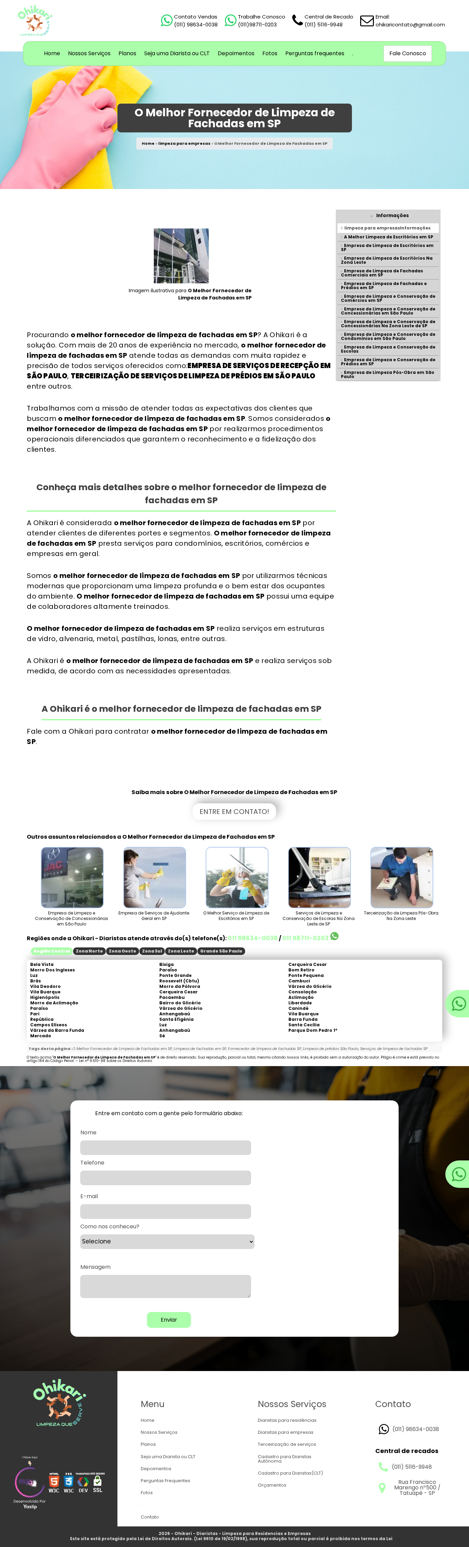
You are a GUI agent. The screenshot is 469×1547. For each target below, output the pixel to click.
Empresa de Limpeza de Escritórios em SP (387, 247)
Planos (127, 53)
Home (52, 53)
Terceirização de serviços (287, 1444)
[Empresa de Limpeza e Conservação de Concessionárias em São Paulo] (71, 877)
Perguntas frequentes (314, 53)
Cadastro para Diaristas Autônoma (284, 1458)
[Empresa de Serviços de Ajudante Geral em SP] (154, 877)
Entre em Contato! (234, 811)
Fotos (269, 53)
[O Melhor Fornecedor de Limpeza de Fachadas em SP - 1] (181, 281)
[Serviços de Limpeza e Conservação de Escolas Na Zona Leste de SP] (319, 877)
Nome (88, 1132)
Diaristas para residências (287, 1420)
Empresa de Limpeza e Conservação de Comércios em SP (388, 298)
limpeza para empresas (184, 143)
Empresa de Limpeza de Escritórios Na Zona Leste (387, 260)
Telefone (92, 1163)
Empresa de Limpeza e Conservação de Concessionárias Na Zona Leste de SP (388, 324)
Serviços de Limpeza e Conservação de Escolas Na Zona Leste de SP (319, 918)
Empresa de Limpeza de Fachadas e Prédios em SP (384, 286)
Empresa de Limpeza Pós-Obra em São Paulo (387, 374)
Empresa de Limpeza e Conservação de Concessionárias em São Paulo (388, 311)
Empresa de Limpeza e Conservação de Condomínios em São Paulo (388, 336)
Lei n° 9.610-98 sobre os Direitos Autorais (115, 1060)
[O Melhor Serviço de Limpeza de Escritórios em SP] (236, 877)
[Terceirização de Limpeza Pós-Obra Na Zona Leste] (401, 877)
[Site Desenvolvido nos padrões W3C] (54, 1483)
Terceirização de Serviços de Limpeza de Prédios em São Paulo (193, 376)
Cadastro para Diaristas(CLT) (290, 1473)
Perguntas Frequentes (165, 1480)
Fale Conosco (407, 53)
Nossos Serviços (89, 53)
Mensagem (95, 1267)
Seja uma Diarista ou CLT (177, 53)
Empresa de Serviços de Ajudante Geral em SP (153, 915)
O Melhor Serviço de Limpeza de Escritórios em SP (236, 915)
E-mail (89, 1196)
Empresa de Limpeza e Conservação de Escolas (388, 349)
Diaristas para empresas (285, 1432)
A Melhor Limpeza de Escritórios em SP (388, 237)
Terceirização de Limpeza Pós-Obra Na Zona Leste (401, 915)
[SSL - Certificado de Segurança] (97, 1483)
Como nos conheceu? (109, 1226)
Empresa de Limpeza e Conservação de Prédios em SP (388, 362)
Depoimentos (236, 53)
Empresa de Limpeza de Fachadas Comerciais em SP (382, 273)
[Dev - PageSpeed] (83, 1483)
